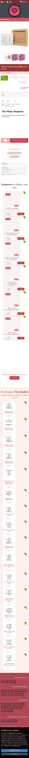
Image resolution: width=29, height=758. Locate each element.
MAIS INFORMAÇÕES (14, 149)
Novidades (13, 720)
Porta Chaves (18, 707)
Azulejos (4, 704)
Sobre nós (4, 681)
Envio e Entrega (19, 694)
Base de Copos (13, 704)
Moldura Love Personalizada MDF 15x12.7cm (12, 284)
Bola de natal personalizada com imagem (9, 600)
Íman (3, 707)
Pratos (3, 710)
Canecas (21, 704)
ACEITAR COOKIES (14, 750)
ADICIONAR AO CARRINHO (19, 140)
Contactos (12, 681)
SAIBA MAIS (14, 754)
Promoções (4, 720)
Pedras (9, 707)
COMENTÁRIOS (14, 156)
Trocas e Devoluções (7, 694)
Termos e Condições (7, 690)
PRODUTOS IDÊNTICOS (14, 153)
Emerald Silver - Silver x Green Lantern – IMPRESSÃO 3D (9, 483)
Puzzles (10, 710)
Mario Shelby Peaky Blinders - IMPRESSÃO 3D (9, 566)
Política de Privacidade (20, 690)
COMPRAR (21, 213)
